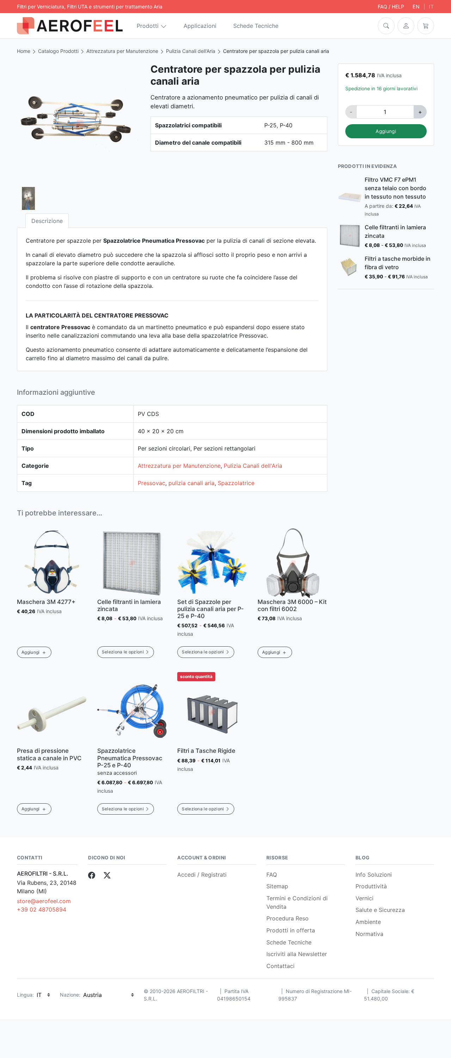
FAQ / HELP (391, 7)
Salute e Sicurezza (380, 909)
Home (23, 51)
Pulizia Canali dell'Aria (190, 51)
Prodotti (148, 25)
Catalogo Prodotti (58, 51)
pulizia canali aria (191, 482)
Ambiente (368, 921)
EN (416, 7)
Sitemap (277, 886)
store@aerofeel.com (44, 901)
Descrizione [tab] (47, 220)
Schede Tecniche (255, 25)
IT (431, 7)
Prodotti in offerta (290, 930)
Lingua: (25, 995)
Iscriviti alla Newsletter (296, 953)
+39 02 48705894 (41, 909)
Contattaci (280, 965)
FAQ (271, 874)
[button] (386, 26)
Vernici (364, 898)
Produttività (371, 886)
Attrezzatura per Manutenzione (122, 51)
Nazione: (70, 995)
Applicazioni (200, 25)
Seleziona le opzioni (123, 651)
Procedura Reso (287, 918)
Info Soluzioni (374, 874)
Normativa (369, 933)
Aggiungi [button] (30, 652)
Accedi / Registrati (202, 874)
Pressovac (151, 482)
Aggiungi (386, 131)
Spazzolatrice (236, 482)
